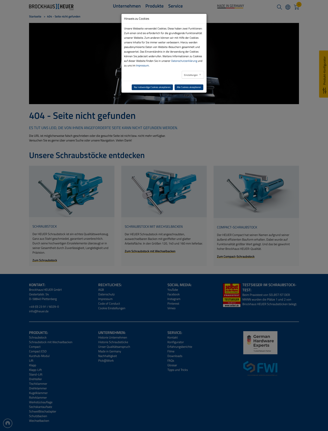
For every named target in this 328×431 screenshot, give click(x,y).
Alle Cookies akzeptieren (189, 87)
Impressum (142, 65)
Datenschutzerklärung (184, 61)
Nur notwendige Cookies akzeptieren (152, 87)
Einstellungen (191, 75)
